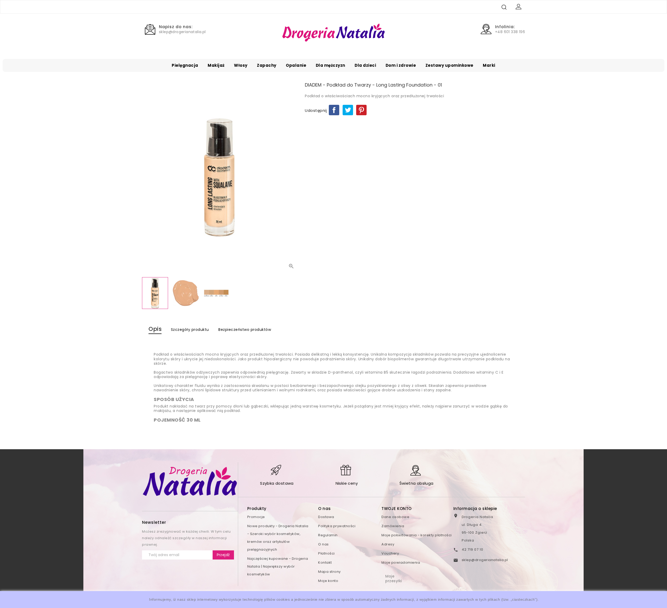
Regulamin (328, 535)
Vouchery (390, 553)
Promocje (256, 516)
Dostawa (326, 516)
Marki (489, 65)
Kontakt (325, 562)
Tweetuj (348, 110)
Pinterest (361, 110)
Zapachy (266, 65)
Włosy (241, 65)
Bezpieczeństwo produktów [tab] (244, 329)
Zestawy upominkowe (449, 65)
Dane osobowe (395, 516)
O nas (323, 544)
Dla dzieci (365, 65)
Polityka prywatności (336, 526)
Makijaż (216, 65)
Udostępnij (334, 110)
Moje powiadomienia (400, 562)
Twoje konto (396, 508)
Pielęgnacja (185, 65)
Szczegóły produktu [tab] (190, 329)
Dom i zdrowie (401, 65)
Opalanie (296, 65)
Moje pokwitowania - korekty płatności (416, 535)
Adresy (387, 544)
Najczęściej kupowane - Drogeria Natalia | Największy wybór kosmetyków (277, 566)
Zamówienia (392, 526)
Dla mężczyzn (330, 65)
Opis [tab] (155, 329)
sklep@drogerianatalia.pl (485, 559)
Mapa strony (329, 571)
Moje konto (328, 580)
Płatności (326, 553)
